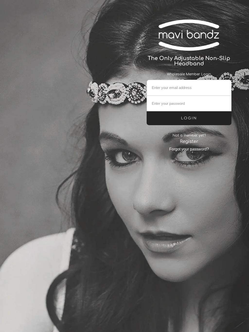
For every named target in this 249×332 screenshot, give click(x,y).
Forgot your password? (189, 149)
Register (189, 141)
